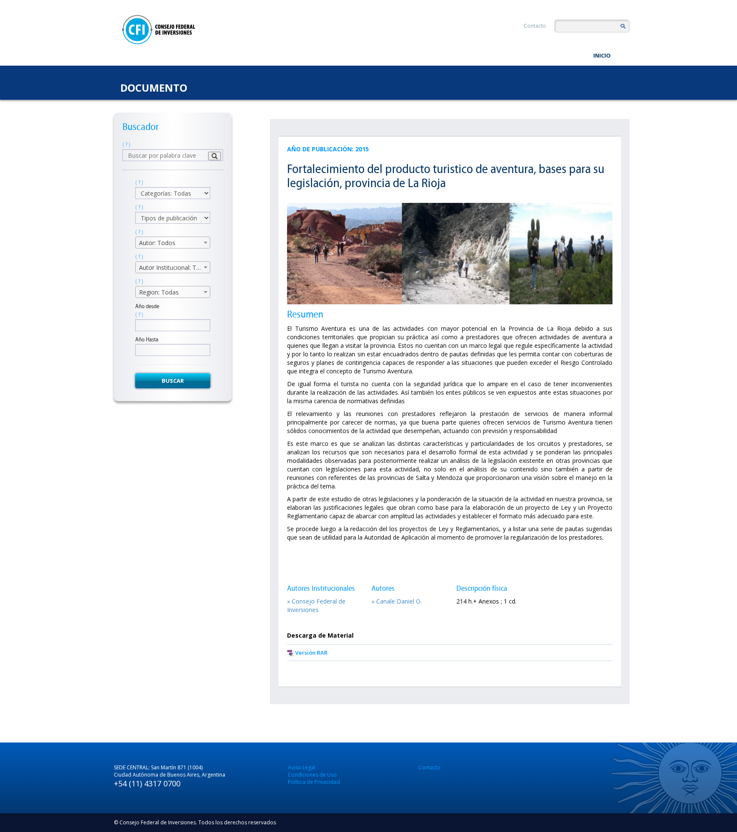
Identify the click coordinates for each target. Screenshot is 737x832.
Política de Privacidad (314, 782)
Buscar (173, 380)
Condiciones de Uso (312, 774)
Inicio (602, 55)
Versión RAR (311, 652)
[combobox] (172, 242)
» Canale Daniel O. (396, 601)
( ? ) (126, 144)
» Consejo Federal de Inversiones (316, 605)
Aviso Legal (301, 767)
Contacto (535, 25)
